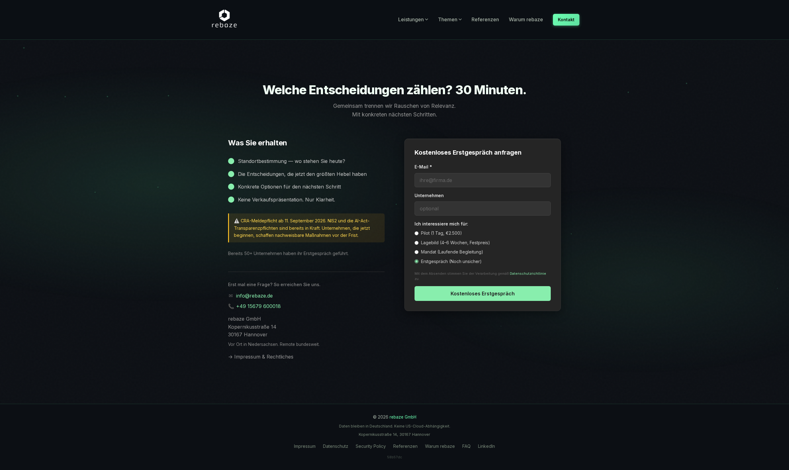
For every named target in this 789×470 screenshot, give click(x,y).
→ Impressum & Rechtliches (260, 357)
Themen (447, 19)
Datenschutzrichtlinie (528, 273)
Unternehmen (429, 195)
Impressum (305, 446)
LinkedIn (486, 446)
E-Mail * (423, 166)
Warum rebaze (526, 19)
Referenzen (485, 19)
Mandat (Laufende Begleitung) (452, 251)
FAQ (466, 446)
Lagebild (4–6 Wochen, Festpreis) (455, 242)
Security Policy (371, 446)
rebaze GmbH (403, 417)
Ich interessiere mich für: (441, 223)
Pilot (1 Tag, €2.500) (441, 233)
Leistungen (411, 19)
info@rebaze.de (254, 296)
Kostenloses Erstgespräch (483, 293)
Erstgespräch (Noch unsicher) (451, 261)
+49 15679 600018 (258, 306)
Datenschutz (335, 446)
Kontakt (566, 19)
